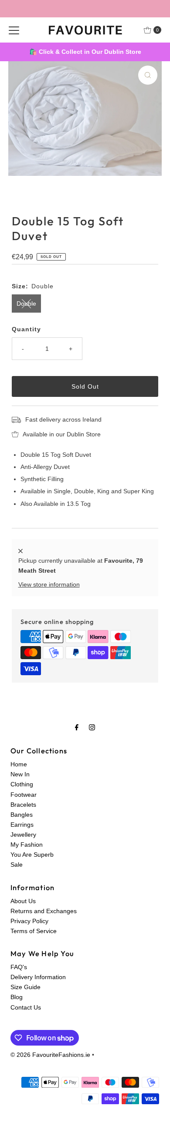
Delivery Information (38, 977)
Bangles (21, 814)
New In (20, 774)
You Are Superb (32, 854)
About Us (23, 901)
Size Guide (25, 986)
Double (26, 303)
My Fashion (26, 844)
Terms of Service (33, 930)
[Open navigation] (14, 30)
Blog (16, 996)
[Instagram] (92, 727)
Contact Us (25, 1007)
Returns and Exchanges (43, 911)
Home (18, 764)
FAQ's (18, 967)
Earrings (22, 824)
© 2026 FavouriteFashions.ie (50, 1054)
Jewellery (23, 834)
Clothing (21, 784)
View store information (49, 584)
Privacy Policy (29, 920)
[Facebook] (76, 727)
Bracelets (23, 804)
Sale (16, 864)
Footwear (23, 794)
